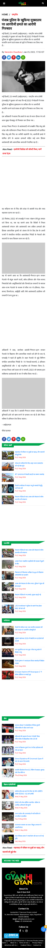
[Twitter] (23, 930)
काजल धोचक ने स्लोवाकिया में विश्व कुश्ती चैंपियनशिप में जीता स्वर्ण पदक (27, 726)
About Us (23, 889)
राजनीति (6, 543)
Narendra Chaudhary (13, 52)
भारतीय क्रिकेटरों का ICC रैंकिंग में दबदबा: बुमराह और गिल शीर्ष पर (29, 771)
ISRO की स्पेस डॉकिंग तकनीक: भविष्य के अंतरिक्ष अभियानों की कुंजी (27, 803)
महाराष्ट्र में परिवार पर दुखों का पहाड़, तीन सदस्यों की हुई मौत (29, 453)
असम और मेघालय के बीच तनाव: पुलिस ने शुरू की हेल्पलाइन (29, 584)
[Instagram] (26, 930)
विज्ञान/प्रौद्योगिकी (9, 784)
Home (4, 943)
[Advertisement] (23, 182)
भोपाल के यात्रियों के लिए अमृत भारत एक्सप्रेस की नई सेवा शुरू (29, 464)
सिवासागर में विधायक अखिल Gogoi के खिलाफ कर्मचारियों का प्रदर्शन (29, 573)
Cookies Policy (26, 945)
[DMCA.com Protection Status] (11, 935)
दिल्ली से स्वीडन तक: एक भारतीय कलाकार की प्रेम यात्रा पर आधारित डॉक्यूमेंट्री (28, 628)
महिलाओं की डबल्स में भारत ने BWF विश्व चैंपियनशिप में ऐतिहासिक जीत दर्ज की (27, 737)
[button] (4, 3)
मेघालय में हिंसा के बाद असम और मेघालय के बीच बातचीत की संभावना (29, 498)
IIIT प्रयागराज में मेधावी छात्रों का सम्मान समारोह (29, 474)
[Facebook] (20, 930)
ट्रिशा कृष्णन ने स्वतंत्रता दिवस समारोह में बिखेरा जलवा (29, 662)
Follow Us (23, 927)
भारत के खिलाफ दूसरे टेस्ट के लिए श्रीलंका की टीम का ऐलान (29, 748)
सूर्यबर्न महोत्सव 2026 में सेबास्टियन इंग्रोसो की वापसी (29, 639)
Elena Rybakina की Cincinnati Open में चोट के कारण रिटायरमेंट (29, 760)
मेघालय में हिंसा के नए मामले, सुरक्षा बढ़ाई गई (28, 595)
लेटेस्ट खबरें (8, 445)
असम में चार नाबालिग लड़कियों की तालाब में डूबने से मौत (29, 562)
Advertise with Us (11, 945)
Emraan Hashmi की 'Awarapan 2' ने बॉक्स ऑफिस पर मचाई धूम (28, 673)
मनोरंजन (7, 620)
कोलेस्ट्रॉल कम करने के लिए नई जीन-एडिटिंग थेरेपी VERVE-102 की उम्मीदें (28, 792)
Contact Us (23, 908)
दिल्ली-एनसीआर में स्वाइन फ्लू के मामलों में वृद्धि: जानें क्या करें (29, 486)
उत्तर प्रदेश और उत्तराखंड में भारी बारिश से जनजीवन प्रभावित (27, 815)
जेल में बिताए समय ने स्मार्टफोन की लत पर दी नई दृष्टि (29, 837)
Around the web (11, 861)
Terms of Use (23, 943)
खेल (5, 718)
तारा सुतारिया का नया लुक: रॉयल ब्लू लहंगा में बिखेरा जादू (28, 651)
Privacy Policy (37, 943)
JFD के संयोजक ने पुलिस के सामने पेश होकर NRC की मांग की (28, 607)
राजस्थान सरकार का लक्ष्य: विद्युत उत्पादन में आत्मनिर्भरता (28, 826)
